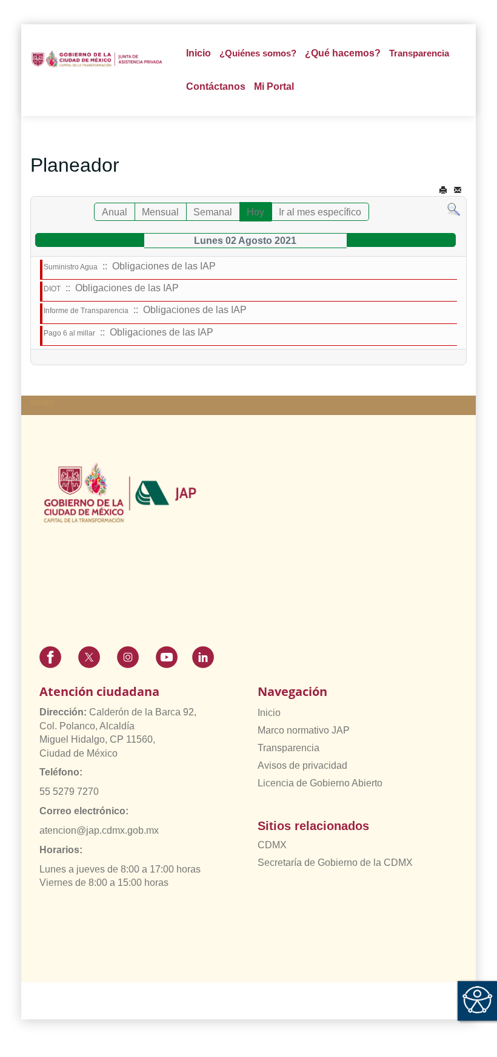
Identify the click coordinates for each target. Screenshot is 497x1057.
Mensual (160, 212)
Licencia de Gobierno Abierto (320, 783)
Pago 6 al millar (69, 333)
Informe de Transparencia (86, 310)
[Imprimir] (443, 190)
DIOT (52, 289)
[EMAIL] (458, 190)
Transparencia (288, 748)
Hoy (255, 212)
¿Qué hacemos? (343, 53)
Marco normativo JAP (304, 730)
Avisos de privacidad (302, 765)
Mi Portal (274, 86)
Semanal (212, 212)
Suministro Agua (71, 267)
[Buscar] (453, 209)
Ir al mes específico (320, 212)
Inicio (198, 53)
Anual (114, 212)
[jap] (97, 59)
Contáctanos (215, 86)
